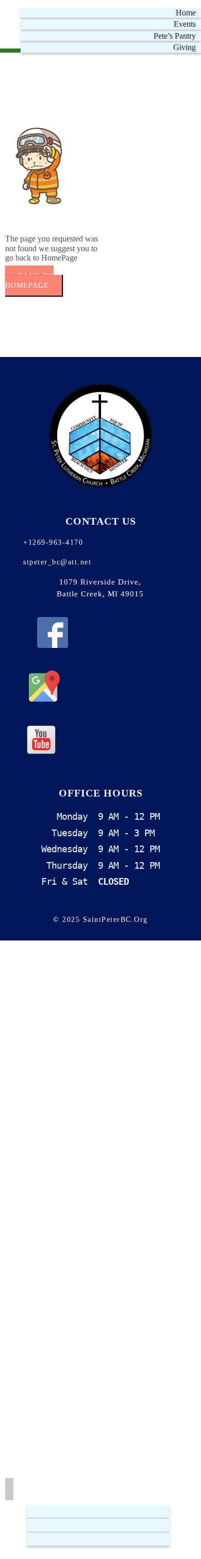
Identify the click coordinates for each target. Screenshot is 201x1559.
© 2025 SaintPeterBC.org (100, 919)
